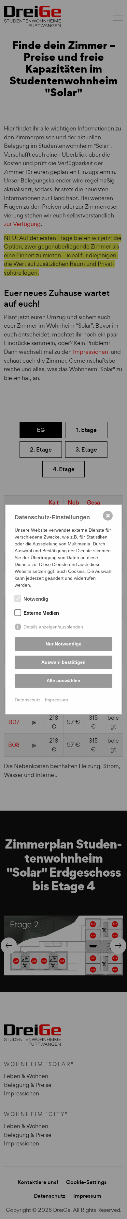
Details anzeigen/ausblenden (53, 626)
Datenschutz (27, 699)
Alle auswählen (63, 680)
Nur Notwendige (63, 643)
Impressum (56, 699)
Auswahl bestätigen (63, 662)
